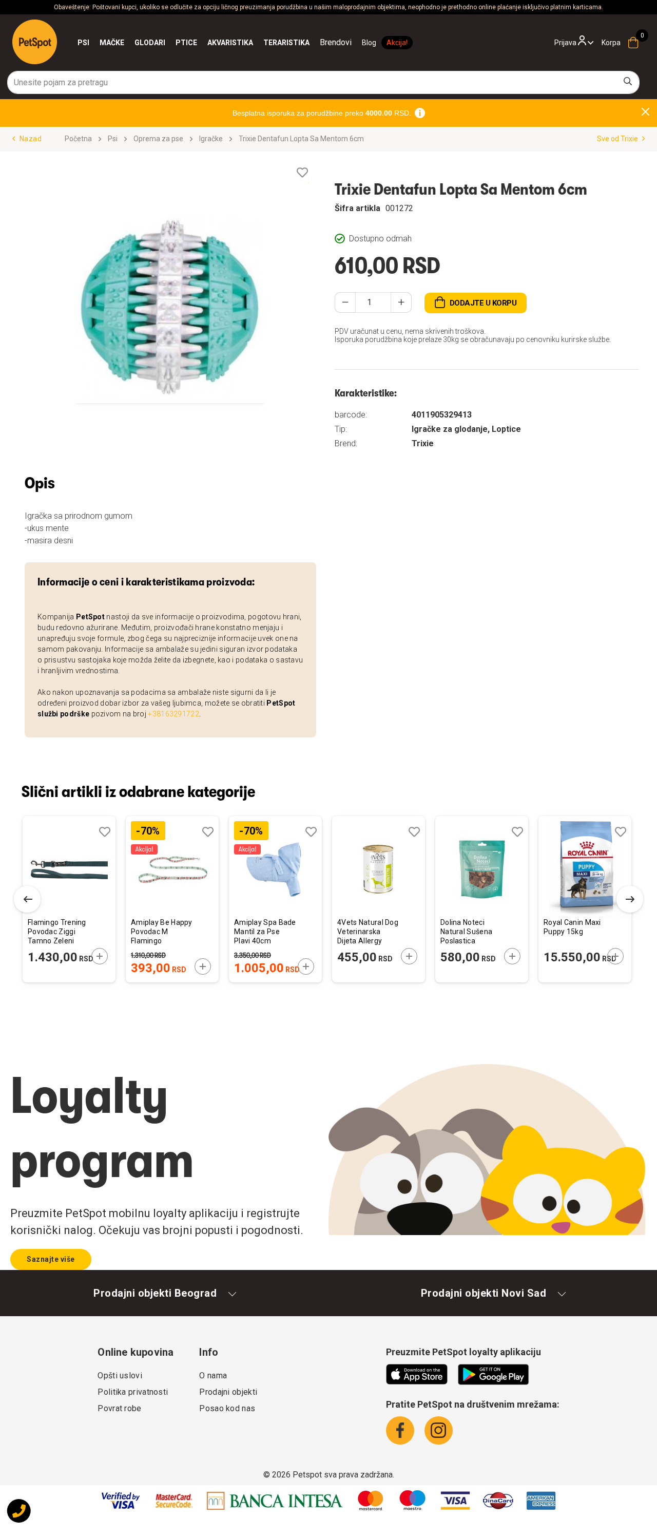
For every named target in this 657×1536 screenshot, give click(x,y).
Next (629, 899)
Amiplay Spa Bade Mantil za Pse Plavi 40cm (265, 931)
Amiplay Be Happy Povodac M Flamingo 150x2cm (161, 932)
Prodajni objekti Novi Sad (484, 1293)
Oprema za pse (158, 139)
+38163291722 (173, 714)
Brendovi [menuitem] (336, 42)
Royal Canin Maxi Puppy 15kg (572, 927)
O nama (213, 1375)
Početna (78, 139)
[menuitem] (83, 43)
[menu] (214, 43)
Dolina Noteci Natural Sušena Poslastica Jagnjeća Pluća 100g (466, 932)
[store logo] (34, 42)
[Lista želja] (302, 173)
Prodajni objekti (228, 1392)
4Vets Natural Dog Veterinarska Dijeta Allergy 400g (367, 932)
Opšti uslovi (120, 1375)
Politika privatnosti (133, 1392)
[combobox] (323, 82)
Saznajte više (51, 1259)
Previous (27, 899)
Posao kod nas (227, 1408)
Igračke (211, 139)
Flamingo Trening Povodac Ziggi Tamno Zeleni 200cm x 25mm (57, 932)
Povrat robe (119, 1408)
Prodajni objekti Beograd (155, 1293)
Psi (113, 139)
